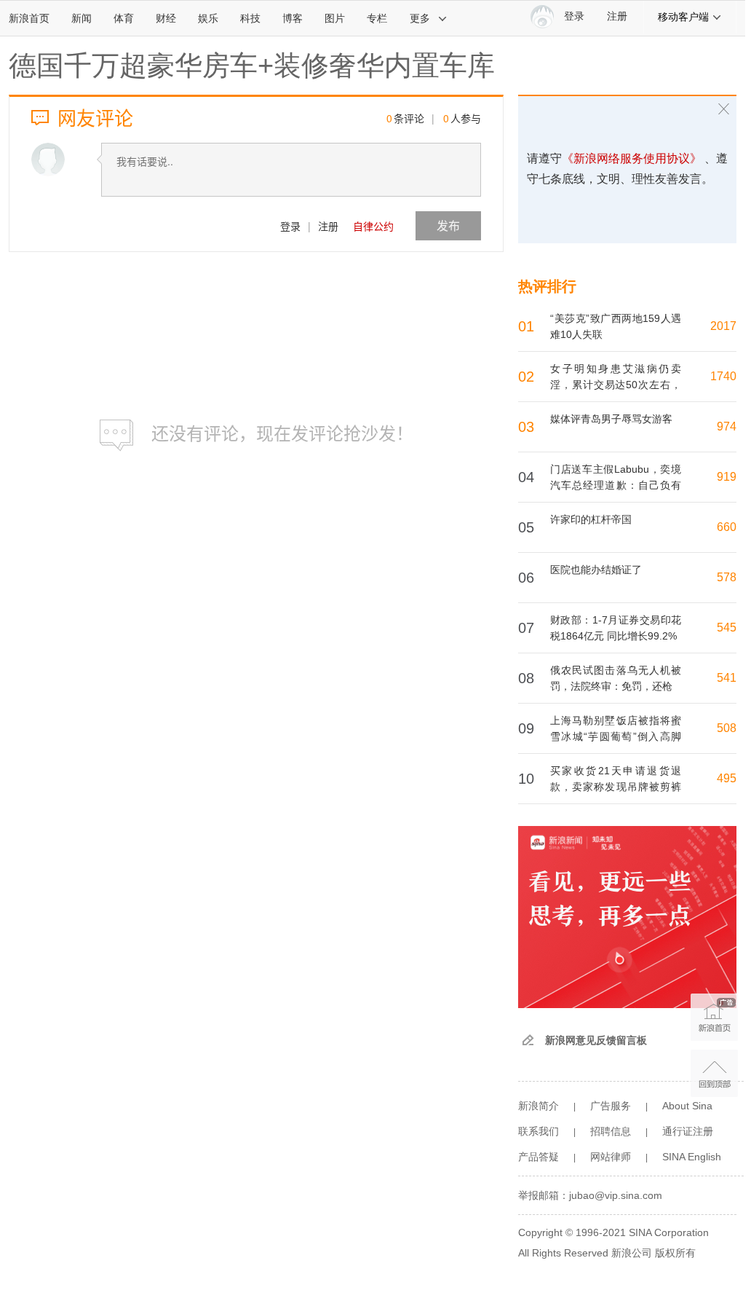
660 (726, 527)
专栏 (377, 18)
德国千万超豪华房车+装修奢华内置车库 (252, 65)
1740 (723, 376)
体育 (124, 18)
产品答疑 (538, 1157)
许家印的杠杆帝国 (591, 519)
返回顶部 (714, 1073)
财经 (166, 18)
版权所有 (675, 1253)
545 (726, 627)
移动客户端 (683, 17)
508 (726, 728)
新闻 (81, 18)
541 (726, 678)
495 (726, 778)
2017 (723, 326)
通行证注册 (687, 1131)
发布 (448, 225)
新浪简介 (538, 1106)
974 (726, 426)
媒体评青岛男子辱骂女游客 (611, 419)
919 (726, 477)
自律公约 (373, 226)
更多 (420, 18)
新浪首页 (29, 18)
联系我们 (538, 1131)
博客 (292, 18)
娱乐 (208, 18)
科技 (250, 18)
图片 (335, 18)
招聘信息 (610, 1131)
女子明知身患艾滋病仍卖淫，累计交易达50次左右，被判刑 (615, 384)
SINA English (691, 1157)
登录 (290, 226)
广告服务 (610, 1106)
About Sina (687, 1106)
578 (726, 577)
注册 (617, 16)
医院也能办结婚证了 (596, 569)
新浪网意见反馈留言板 (596, 1040)
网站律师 (610, 1157)
